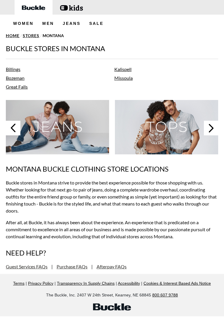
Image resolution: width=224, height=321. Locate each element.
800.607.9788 (165, 295)
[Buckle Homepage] (33, 7)
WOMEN (23, 23)
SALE (96, 23)
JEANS (71, 23)
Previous (13, 128)
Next (211, 128)
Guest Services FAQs (27, 266)
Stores (31, 35)
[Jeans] (57, 127)
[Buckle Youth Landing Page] (71, 7)
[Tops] (166, 127)
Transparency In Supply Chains (86, 283)
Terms (18, 283)
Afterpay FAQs (112, 266)
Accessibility (129, 283)
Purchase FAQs (72, 266)
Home (13, 35)
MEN (48, 23)
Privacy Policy (40, 283)
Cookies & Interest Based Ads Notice (177, 283)
